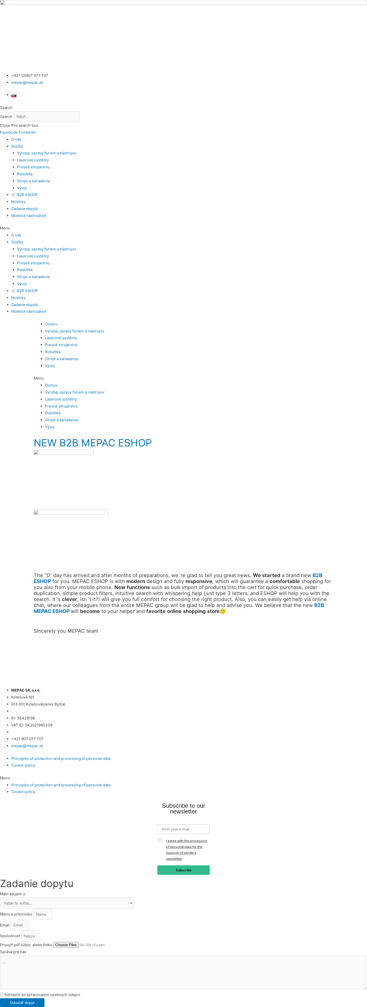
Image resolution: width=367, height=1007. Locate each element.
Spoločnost (10, 936)
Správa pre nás (13, 951)
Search (6, 116)
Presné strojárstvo (33, 167)
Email (5, 925)
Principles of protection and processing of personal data (60, 758)
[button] (183, 107)
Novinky (18, 201)
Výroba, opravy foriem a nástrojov (46, 153)
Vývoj (22, 188)
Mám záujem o (12, 894)
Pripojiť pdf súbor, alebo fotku (26, 944)
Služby (17, 146)
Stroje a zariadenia (33, 181)
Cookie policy (23, 765)
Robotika (24, 174)
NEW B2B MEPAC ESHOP (93, 443)
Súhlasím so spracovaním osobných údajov (42, 994)
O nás (16, 139)
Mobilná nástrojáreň (28, 215)
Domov (51, 324)
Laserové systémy (33, 160)
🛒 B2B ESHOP (24, 194)
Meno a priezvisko (16, 914)
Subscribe (183, 870)
